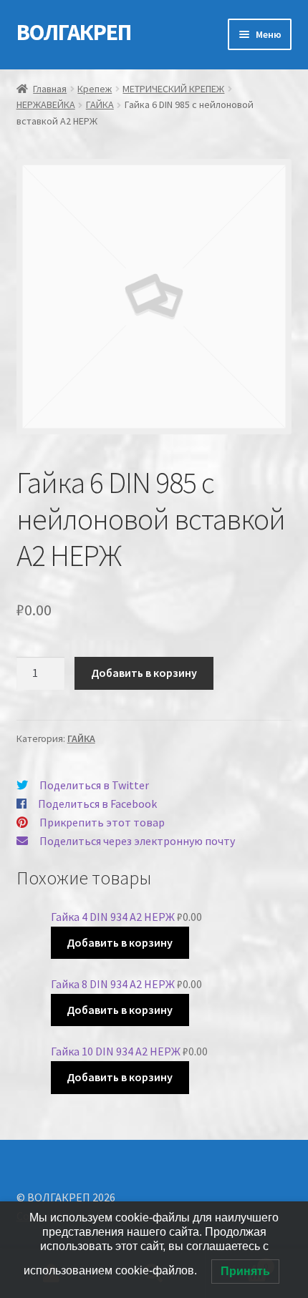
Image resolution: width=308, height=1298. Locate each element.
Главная (50, 88)
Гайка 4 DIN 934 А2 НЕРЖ (113, 916)
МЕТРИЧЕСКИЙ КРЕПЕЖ (173, 88)
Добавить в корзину (144, 672)
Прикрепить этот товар (102, 822)
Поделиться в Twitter (94, 785)
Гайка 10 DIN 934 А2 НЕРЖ (116, 1051)
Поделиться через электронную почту (137, 841)
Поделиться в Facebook (97, 803)
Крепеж (94, 88)
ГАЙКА (100, 104)
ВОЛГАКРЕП (73, 32)
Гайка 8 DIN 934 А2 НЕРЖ (113, 984)
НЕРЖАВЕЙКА (45, 104)
